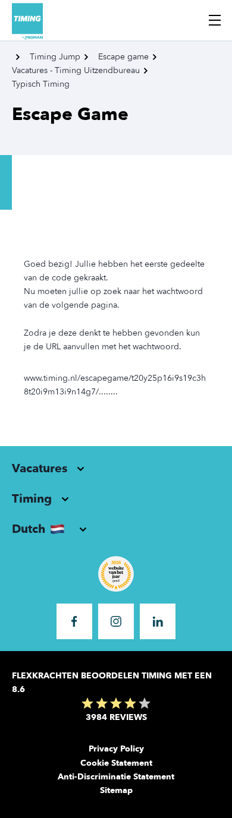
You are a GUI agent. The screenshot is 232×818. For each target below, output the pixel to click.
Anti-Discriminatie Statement (116, 776)
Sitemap (116, 790)
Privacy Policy (116, 748)
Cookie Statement (116, 763)
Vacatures (39, 468)
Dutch (28, 529)
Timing (32, 499)
